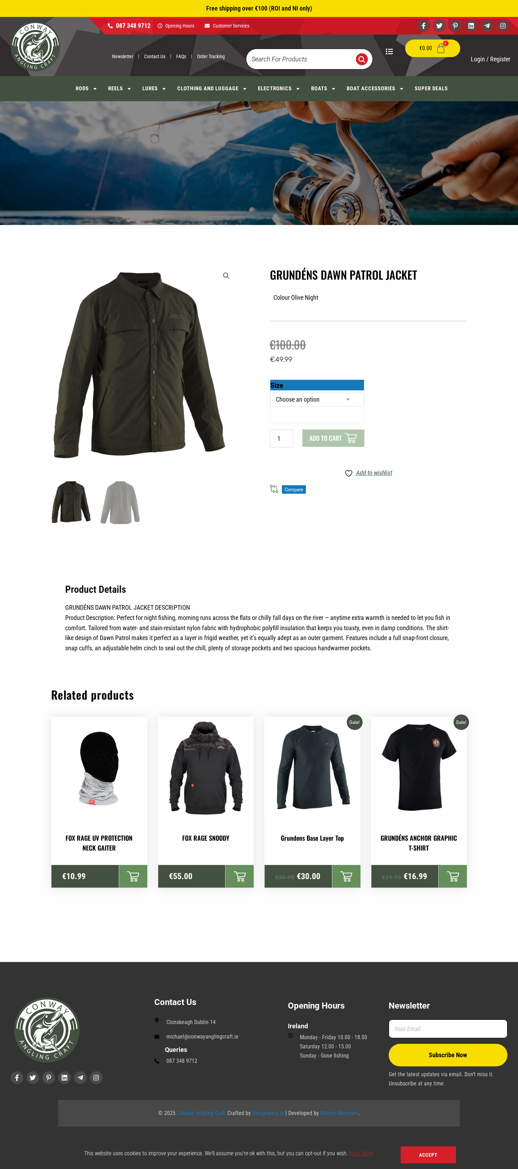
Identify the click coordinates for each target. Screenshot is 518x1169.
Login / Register (490, 59)
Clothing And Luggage (208, 88)
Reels (115, 88)
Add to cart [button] (133, 876)
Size (276, 385)
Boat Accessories (371, 88)
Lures (150, 88)
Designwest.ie (268, 1113)
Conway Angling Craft (201, 1113)
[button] (226, 275)
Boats (319, 88)
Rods (82, 88)
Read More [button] (361, 1153)
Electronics (275, 88)
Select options (239, 876)
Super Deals (431, 88)
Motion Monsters (339, 1113)
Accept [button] (428, 1155)
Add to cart (325, 438)
